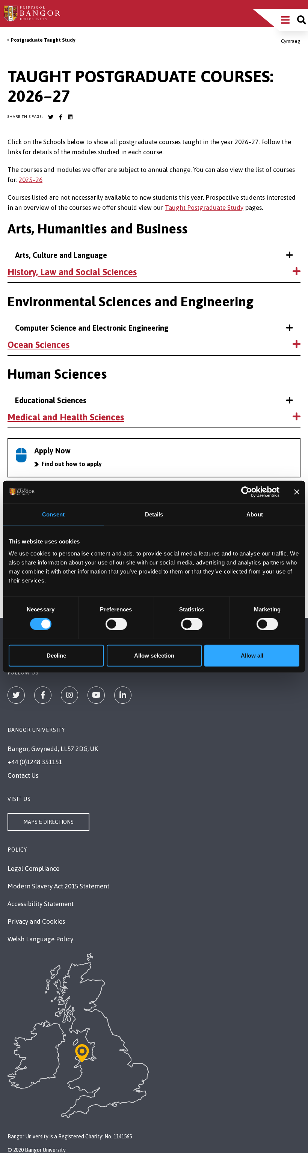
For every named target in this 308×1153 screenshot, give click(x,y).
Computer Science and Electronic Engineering (92, 328)
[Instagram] (69, 695)
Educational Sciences (50, 400)
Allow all (252, 655)
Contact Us (23, 775)
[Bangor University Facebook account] (60, 117)
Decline (56, 655)
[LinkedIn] (122, 695)
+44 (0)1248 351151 (35, 762)
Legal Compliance (33, 868)
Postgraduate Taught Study (43, 40)
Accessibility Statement (41, 904)
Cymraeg (290, 41)
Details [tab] (154, 514)
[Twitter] (16, 695)
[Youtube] (96, 695)
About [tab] (254, 514)
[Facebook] (42, 695)
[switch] (116, 624)
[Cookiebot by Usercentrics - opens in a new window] (246, 492)
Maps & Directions (48, 822)
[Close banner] (296, 492)
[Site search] (301, 20)
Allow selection (154, 655)
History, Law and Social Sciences (72, 272)
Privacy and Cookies (36, 921)
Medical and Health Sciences (66, 417)
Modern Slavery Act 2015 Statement (58, 886)
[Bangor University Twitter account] (50, 117)
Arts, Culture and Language (61, 255)
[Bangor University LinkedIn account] (70, 117)
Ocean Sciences (38, 345)
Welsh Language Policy (40, 939)
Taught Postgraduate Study (204, 207)
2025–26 (30, 180)
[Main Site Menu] (285, 20)
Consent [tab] (53, 514)
